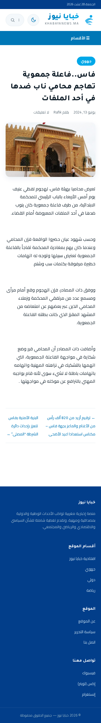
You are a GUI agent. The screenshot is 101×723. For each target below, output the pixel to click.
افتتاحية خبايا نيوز (82, 558)
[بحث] (12, 20)
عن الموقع (86, 621)
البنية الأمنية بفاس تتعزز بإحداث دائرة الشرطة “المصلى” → (22, 426)
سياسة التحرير (84, 631)
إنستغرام (88, 694)
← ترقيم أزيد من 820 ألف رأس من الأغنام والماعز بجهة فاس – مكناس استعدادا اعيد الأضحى (70, 426)
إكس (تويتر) (86, 683)
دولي (91, 579)
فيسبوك (88, 673)
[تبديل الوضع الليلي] (33, 20)
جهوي (86, 61)
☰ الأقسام (80, 38)
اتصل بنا (89, 642)
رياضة (90, 590)
